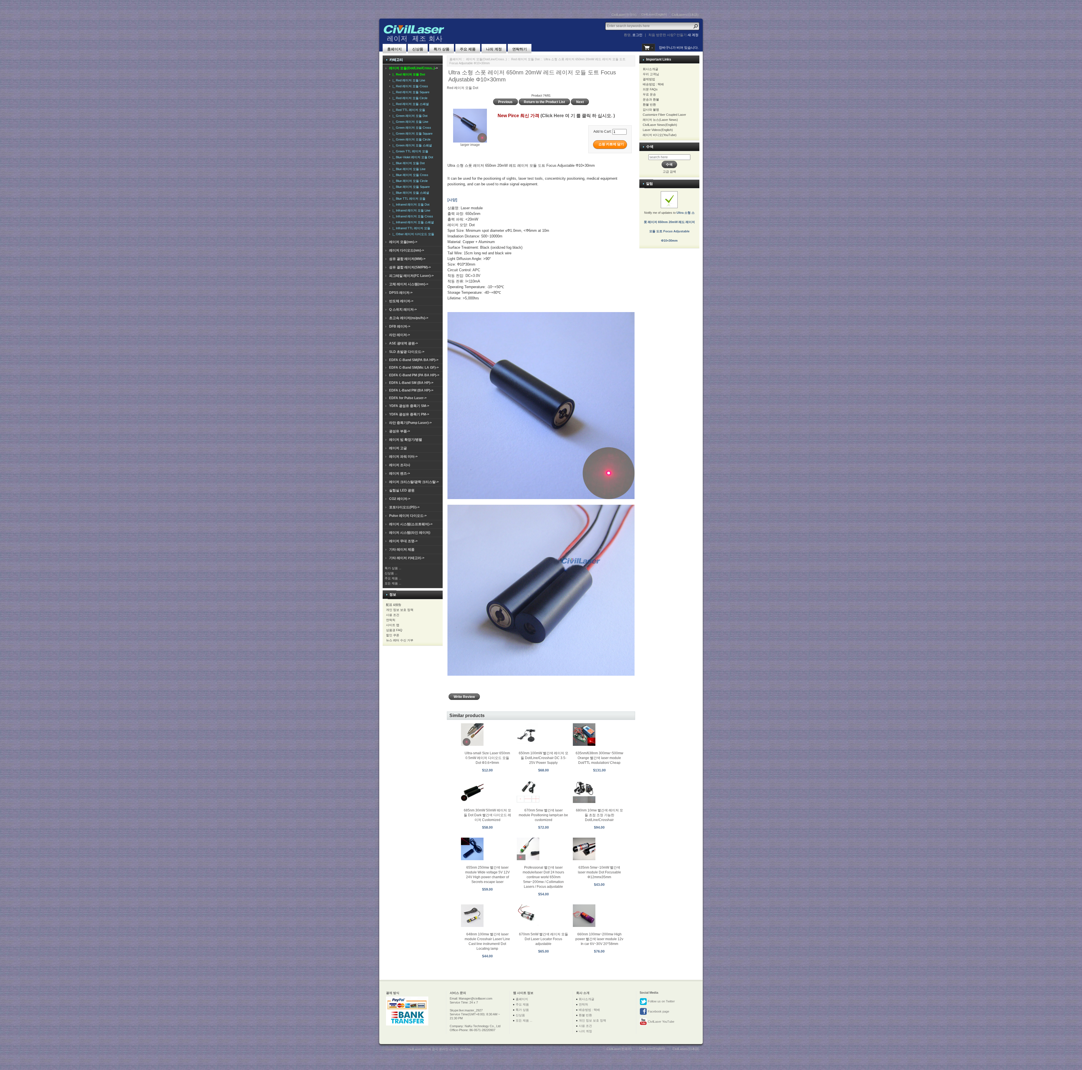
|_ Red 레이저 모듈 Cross (409, 86)
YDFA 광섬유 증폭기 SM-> (409, 406)
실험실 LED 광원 (401, 490)
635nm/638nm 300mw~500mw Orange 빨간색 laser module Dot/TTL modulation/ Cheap (599, 758)
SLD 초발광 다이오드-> (406, 352)
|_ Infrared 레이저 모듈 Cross (412, 216)
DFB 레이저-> (399, 326)
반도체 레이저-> (401, 301)
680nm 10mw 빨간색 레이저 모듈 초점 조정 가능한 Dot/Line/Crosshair (599, 815)
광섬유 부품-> (399, 431)
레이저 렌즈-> (399, 473)
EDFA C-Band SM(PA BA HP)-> (413, 360)
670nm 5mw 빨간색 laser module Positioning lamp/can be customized (543, 815)
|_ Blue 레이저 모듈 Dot (408, 163)
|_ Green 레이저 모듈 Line (409, 121)
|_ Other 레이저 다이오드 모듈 (412, 234)
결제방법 (649, 79)
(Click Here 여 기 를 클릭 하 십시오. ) (577, 115)
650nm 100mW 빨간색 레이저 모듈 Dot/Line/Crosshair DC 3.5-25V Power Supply (543, 758)
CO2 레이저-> (399, 499)
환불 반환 (649, 104)
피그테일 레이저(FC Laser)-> (411, 276)
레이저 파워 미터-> (403, 457)
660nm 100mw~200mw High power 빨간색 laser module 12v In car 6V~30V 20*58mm (599, 939)
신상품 (417, 49)
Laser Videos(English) (658, 130)
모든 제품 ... (393, 583)
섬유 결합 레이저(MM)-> (407, 259)
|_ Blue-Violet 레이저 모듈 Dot (412, 157)
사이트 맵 (392, 625)
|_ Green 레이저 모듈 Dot (409, 115)
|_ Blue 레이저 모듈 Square (410, 186)
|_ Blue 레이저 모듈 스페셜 (410, 192)
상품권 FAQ (394, 630)
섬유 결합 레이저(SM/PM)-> (410, 267)
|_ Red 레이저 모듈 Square (410, 92)
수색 (649, 146)
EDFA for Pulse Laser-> (408, 398)
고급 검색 (669, 171)
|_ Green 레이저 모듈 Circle (411, 139)
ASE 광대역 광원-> (403, 343)
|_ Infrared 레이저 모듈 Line (410, 210)
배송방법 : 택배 (653, 84)
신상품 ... (391, 573)
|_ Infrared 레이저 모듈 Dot (410, 204)
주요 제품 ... (393, 578)
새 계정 (693, 35)
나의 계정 (494, 49)
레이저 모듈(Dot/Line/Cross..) (486, 59)
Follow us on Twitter (661, 1001)
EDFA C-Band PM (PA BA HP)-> (414, 375)
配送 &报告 (393, 604)
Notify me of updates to (669, 226)
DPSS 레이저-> (401, 293)
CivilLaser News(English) (660, 124)
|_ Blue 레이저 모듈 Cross (409, 175)
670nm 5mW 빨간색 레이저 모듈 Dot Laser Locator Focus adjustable (543, 939)
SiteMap (465, 1049)
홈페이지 (394, 49)
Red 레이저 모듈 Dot (525, 59)
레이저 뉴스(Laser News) (660, 119)
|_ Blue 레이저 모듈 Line (408, 169)
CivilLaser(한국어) (624, 14)
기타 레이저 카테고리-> (406, 558)
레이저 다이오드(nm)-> (406, 250)
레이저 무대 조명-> (403, 541)
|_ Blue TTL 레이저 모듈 (408, 198)
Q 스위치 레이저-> (403, 310)
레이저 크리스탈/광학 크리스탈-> (414, 482)
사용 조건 (392, 615)
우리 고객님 (651, 74)
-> (413, 68)
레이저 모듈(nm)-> (403, 242)
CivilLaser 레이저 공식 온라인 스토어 (432, 1049)
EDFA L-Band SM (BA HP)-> (411, 383)
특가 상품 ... (393, 568)
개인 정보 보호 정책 (399, 609)
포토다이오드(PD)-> (404, 507)
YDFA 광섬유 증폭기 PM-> (409, 414)
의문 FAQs (650, 89)
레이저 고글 (398, 448)
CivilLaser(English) (654, 14)
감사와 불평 (651, 109)
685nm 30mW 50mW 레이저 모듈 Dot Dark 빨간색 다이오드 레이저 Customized (487, 815)
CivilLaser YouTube (660, 1021)
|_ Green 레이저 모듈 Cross (411, 127)
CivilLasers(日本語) (685, 14)
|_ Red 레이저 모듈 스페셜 (410, 104)
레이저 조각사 (399, 465)
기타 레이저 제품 (401, 549)
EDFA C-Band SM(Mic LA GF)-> (414, 368)
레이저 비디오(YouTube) (660, 135)
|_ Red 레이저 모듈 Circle (409, 98)
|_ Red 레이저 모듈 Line (408, 80)
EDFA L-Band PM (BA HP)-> (411, 390)
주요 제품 (468, 49)
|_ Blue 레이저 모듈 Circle (409, 181)
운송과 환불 (651, 99)
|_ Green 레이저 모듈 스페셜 (411, 145)
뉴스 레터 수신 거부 (399, 640)
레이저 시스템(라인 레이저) (409, 533)
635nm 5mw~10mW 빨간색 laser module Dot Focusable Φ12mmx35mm (599, 872)
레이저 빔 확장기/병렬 (405, 440)
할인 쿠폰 (392, 635)
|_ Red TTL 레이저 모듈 (408, 110)
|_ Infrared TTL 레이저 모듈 (410, 228)
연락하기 (519, 49)
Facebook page (658, 1011)
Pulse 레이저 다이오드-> (408, 516)
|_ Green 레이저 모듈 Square (412, 133)
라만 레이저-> (399, 335)
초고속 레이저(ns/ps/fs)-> (408, 318)
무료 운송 (649, 94)
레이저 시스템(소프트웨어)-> (411, 524)
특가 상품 (441, 49)
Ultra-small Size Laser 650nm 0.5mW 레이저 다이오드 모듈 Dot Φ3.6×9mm (487, 758)
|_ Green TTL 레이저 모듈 (409, 151)
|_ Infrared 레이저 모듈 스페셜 (412, 222)
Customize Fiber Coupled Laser (664, 114)
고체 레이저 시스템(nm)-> (408, 284)
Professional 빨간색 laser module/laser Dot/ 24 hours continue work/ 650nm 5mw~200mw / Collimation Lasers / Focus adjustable (543, 877)
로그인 (637, 35)
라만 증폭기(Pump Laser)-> (410, 423)
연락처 (390, 620)
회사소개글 (650, 69)
